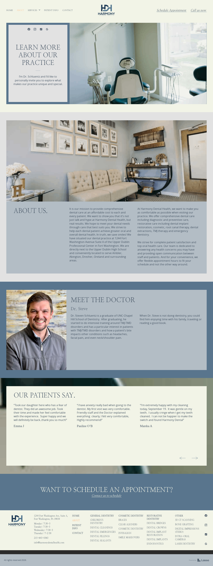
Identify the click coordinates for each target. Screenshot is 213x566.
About (76, 520)
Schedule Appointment (171, 10)
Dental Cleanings (101, 527)
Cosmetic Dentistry (130, 516)
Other (179, 516)
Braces (122, 520)
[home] (106, 10)
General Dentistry (102, 516)
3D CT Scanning (184, 520)
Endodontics (155, 544)
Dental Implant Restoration (157, 533)
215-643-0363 (41, 538)
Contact (77, 533)
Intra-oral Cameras (182, 538)
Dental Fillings (100, 536)
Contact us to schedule (106, 495)
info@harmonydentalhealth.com (49, 542)
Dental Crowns (156, 527)
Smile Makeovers (129, 537)
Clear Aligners (127, 524)
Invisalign (124, 533)
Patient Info (76, 527)
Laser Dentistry (185, 544)
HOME (75, 516)
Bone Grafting (184, 524)
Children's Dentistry (96, 521)
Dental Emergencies (103, 532)
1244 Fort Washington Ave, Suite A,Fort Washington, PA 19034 (51, 517)
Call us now (198, 10)
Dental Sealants (100, 540)
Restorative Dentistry (154, 517)
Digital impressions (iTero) (187, 530)
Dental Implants (157, 539)
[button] (34, 10)
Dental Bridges (156, 523)
